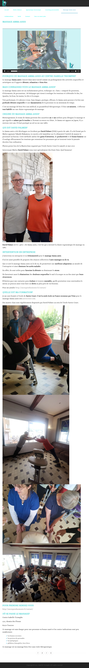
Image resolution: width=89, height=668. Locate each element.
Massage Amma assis (69, 10)
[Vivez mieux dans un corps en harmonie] (5, 3)
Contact (27, 16)
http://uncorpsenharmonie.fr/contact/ (31, 288)
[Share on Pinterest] (51, 653)
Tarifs (19, 16)
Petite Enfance (17, 10)
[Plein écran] (78, 71)
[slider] (40, 71)
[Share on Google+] (46, 653)
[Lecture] (5, 71)
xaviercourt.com (29, 299)
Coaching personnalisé (52, 10)
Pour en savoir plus (40, 16)
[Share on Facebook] (38, 653)
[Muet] (76, 71)
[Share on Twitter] (42, 653)
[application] (42, 51)
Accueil (7, 10)
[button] (41, 50)
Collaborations (9, 16)
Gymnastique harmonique (33, 10)
